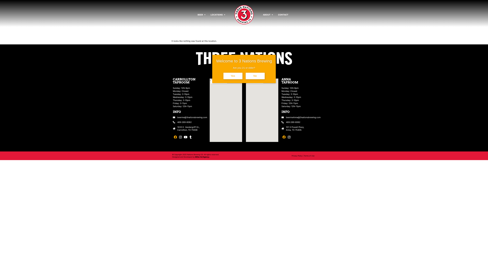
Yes (233, 75)
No (255, 75)
